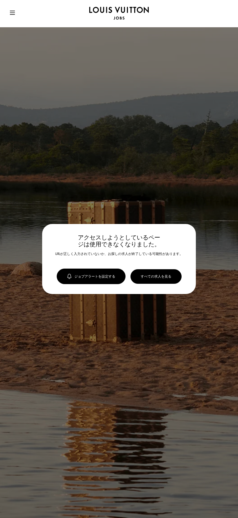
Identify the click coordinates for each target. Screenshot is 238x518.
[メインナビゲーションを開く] (12, 13)
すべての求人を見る (156, 276)
